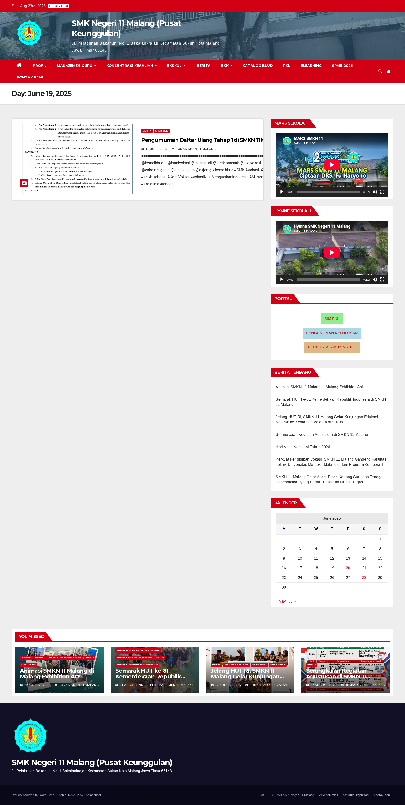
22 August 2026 (37, 685)
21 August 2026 (133, 685)
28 (364, 578)
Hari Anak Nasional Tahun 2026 (303, 447)
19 (332, 568)
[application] (332, 164)
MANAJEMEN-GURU (75, 65)
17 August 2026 (228, 685)
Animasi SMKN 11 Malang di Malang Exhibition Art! (319, 387)
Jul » (292, 601)
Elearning (311, 65)
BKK (225, 65)
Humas (90, 657)
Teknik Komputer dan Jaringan (137, 664)
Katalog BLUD (258, 65)
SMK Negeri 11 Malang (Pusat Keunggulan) (92, 762)
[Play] (281, 192)
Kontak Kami (30, 77)
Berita (203, 65)
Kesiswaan (259, 664)
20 (348, 568)
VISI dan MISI (328, 795)
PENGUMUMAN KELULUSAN (332, 333)
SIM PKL (332, 319)
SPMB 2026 (342, 65)
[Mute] (374, 192)
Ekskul (175, 65)
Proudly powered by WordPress (33, 795)
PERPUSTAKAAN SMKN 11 (332, 347)
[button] (380, 71)
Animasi (26, 657)
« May (281, 601)
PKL (286, 65)
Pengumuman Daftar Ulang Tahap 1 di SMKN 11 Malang (210, 140)
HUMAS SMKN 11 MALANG (196, 149)
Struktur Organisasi (356, 795)
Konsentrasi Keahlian (130, 65)
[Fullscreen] (382, 192)
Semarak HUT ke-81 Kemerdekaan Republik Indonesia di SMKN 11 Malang (154, 676)
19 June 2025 (157, 149)
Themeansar (92, 795)
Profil (39, 65)
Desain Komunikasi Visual (65, 657)
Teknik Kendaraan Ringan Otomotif (140, 657)
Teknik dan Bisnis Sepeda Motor (138, 650)
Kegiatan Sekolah (236, 664)
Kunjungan (28, 664)
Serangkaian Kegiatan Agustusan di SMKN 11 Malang (322, 434)
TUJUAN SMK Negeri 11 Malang (292, 795)
